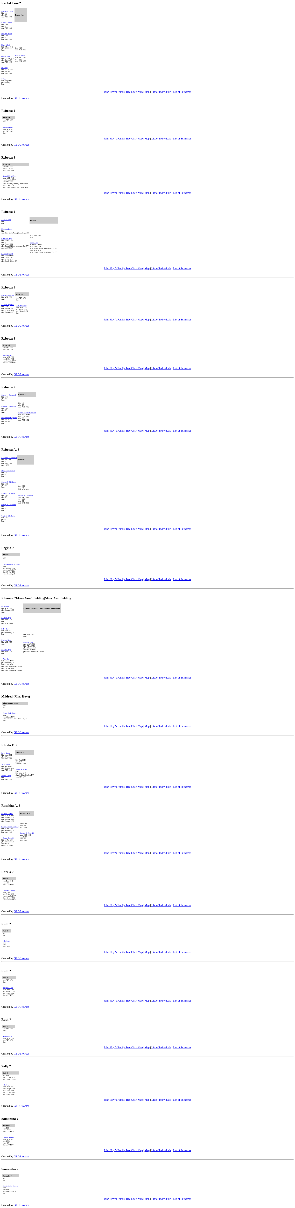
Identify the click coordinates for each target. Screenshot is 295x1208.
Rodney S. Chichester (25, 495)
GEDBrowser (21, 98)
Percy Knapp (5, 753)
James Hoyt (34, 243)
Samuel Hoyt (7, 1036)
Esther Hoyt (5, 606)
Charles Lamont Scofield (9, 827)
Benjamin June (8, 988)
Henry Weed (5, 45)
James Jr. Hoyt (28, 642)
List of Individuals (161, 91)
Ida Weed (4, 68)
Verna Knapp (5, 764)
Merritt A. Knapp (21, 769)
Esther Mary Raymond (9, 418)
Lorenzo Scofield (8, 1137)
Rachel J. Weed (6, 22)
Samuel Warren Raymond (27, 412)
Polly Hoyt (5, 629)
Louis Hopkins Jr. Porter (11, 564)
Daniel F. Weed (6, 34)
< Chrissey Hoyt (7, 253)
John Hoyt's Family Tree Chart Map (123, 91)
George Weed (5, 56)
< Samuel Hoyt (6, 238)
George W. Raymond (8, 395)
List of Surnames (182, 91)
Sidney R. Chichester (8, 505)
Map (147, 91)
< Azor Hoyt (5, 659)
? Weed (3, 79)
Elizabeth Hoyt (6, 229)
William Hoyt (6, 649)
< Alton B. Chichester (9, 458)
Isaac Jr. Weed (20, 55)
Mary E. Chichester (8, 471)
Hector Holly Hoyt (9, 713)
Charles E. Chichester (8, 482)
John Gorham (7, 355)
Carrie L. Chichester (8, 516)
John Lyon (6, 941)
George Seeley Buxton (10, 1186)
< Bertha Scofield (7, 838)
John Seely (6, 1085)
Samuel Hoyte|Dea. (9, 176)
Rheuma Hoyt (6, 640)
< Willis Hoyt (6, 220)
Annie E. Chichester (8, 493)
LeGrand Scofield (7, 814)
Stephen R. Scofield (27, 833)
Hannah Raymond (7, 295)
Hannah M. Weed (7, 11)
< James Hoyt (6, 618)
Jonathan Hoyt (8, 127)
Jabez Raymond (21, 305)
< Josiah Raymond (7, 305)
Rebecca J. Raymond (8, 406)
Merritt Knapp (6, 776)
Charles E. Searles (9, 890)
